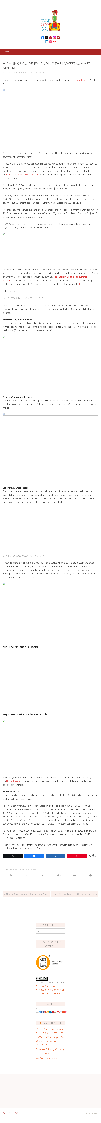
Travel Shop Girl (51, 1023)
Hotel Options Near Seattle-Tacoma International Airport (75, 894)
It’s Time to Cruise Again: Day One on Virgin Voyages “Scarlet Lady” (50, 1041)
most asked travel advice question (22, 174)
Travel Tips (41, 72)
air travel (10, 869)
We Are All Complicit (46, 1057)
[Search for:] (50, 931)
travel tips (32, 869)
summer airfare (21, 869)
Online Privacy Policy (11, 1113)
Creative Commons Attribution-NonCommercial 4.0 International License (50, 990)
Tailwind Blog (80, 80)
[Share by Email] (75, 875)
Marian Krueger (21, 72)
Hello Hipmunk (13, 781)
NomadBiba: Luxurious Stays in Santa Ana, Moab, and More (28, 894)
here (81, 284)
